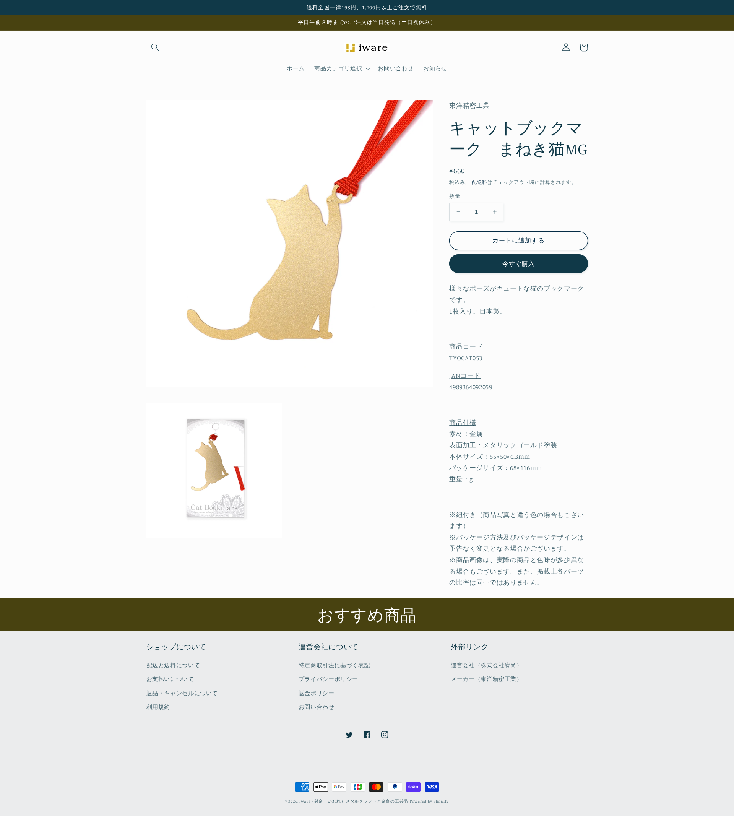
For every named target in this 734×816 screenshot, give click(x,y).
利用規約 (158, 707)
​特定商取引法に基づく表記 (334, 665)
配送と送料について (173, 665)
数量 (454, 196)
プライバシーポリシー (328, 679)
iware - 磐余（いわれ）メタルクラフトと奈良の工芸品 (353, 801)
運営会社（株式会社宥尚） (487, 665)
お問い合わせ (317, 707)
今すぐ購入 (518, 263)
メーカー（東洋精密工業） (487, 679)
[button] (155, 47)
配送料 (479, 182)
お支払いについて (170, 679)
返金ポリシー (317, 693)
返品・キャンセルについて (182, 693)
